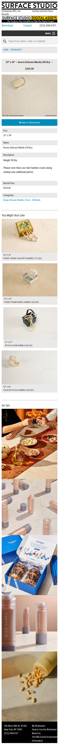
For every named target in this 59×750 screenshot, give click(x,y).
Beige (6, 200)
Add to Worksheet (30, 122)
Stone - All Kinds (32, 200)
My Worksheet (38, 726)
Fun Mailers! (37, 744)
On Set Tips (37, 748)
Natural (13, 200)
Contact (27, 25)
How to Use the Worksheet (44, 729)
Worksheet (7, 25)
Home (6, 49)
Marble (20, 200)
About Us (36, 733)
